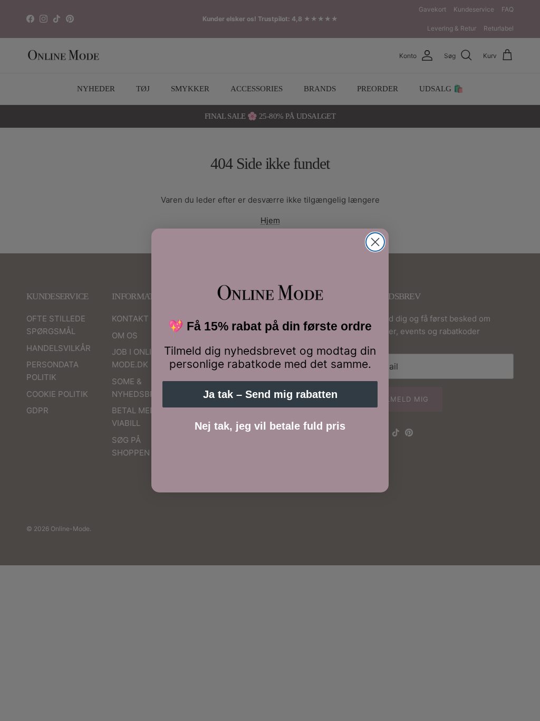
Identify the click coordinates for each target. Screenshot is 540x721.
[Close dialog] (375, 242)
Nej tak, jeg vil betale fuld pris (270, 426)
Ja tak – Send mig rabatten (270, 394)
